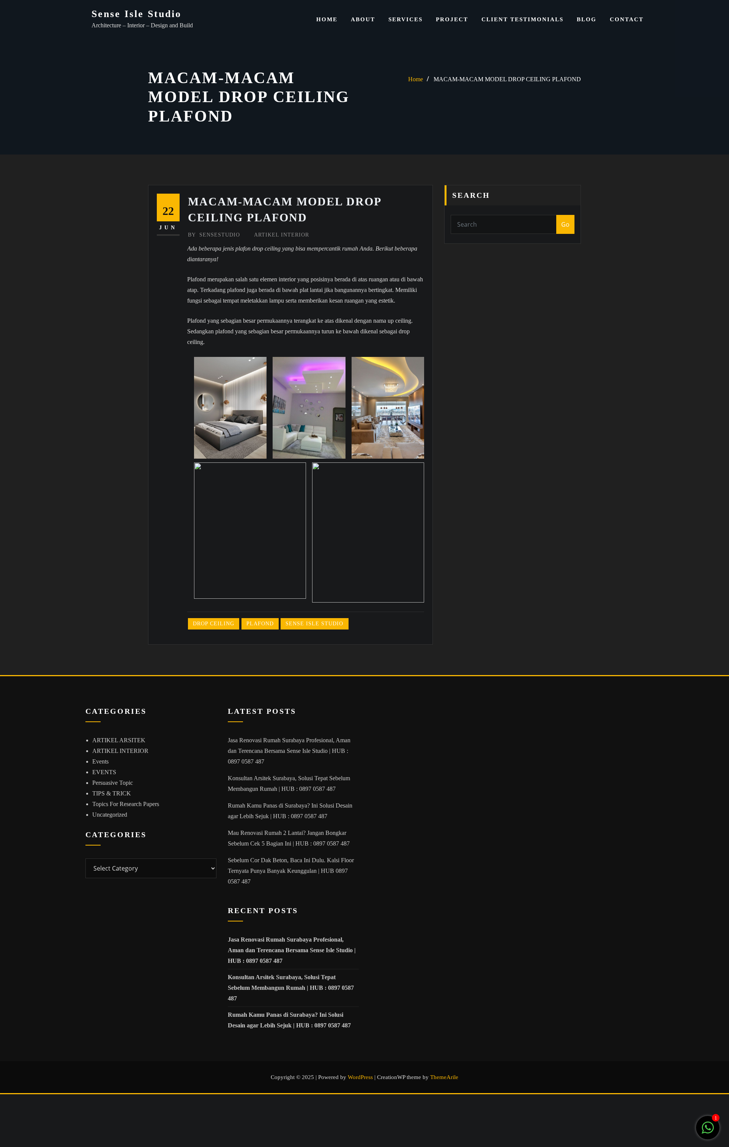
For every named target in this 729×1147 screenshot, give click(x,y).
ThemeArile (444, 1077)
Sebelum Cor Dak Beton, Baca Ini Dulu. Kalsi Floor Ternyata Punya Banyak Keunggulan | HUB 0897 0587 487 (291, 871)
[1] (708, 1131)
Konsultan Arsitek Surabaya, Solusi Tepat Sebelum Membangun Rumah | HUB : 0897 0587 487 (291, 988)
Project (452, 19)
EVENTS (104, 772)
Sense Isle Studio (136, 13)
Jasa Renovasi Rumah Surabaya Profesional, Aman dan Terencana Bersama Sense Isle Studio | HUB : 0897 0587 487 (289, 751)
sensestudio (214, 235)
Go (565, 224)
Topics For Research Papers (125, 804)
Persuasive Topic (112, 782)
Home (327, 19)
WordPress (360, 1077)
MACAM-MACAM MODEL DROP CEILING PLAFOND (507, 79)
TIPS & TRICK (111, 793)
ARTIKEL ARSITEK (118, 740)
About (363, 19)
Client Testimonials (522, 19)
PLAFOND (260, 623)
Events (100, 761)
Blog (586, 19)
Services (405, 19)
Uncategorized (109, 814)
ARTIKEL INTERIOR (281, 235)
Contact (627, 19)
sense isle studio (314, 623)
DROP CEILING (213, 623)
